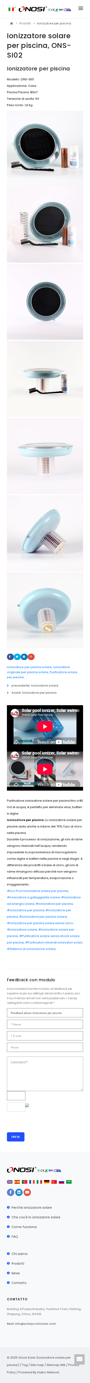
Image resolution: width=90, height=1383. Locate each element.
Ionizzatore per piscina (54, 23)
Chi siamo (20, 1254)
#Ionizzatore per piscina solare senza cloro (40, 923)
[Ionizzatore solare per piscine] (45, 610)
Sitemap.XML (56, 1365)
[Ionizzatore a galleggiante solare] (45, 456)
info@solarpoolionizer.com (35, 1324)
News (16, 1273)
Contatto (19, 1283)
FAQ (15, 1236)
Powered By (27, 1372)
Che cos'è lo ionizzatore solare (36, 1217)
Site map (37, 1365)
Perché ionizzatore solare (32, 1207)
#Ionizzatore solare (22, 929)
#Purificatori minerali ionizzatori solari (53, 942)
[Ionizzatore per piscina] (45, 224)
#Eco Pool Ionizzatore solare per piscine (37, 891)
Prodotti (25, 23)
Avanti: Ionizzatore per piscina (34, 692)
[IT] (11, 9)
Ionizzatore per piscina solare (29, 667)
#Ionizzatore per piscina (54, 904)
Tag (25, 1365)
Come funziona (24, 1227)
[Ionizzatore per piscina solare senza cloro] (45, 533)
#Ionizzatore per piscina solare (43, 916)
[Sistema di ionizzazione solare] (45, 379)
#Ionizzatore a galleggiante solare (33, 897)
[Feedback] (79, 1359)
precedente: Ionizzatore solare (35, 685)
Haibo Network (48, 1372)
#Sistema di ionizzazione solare (31, 949)
